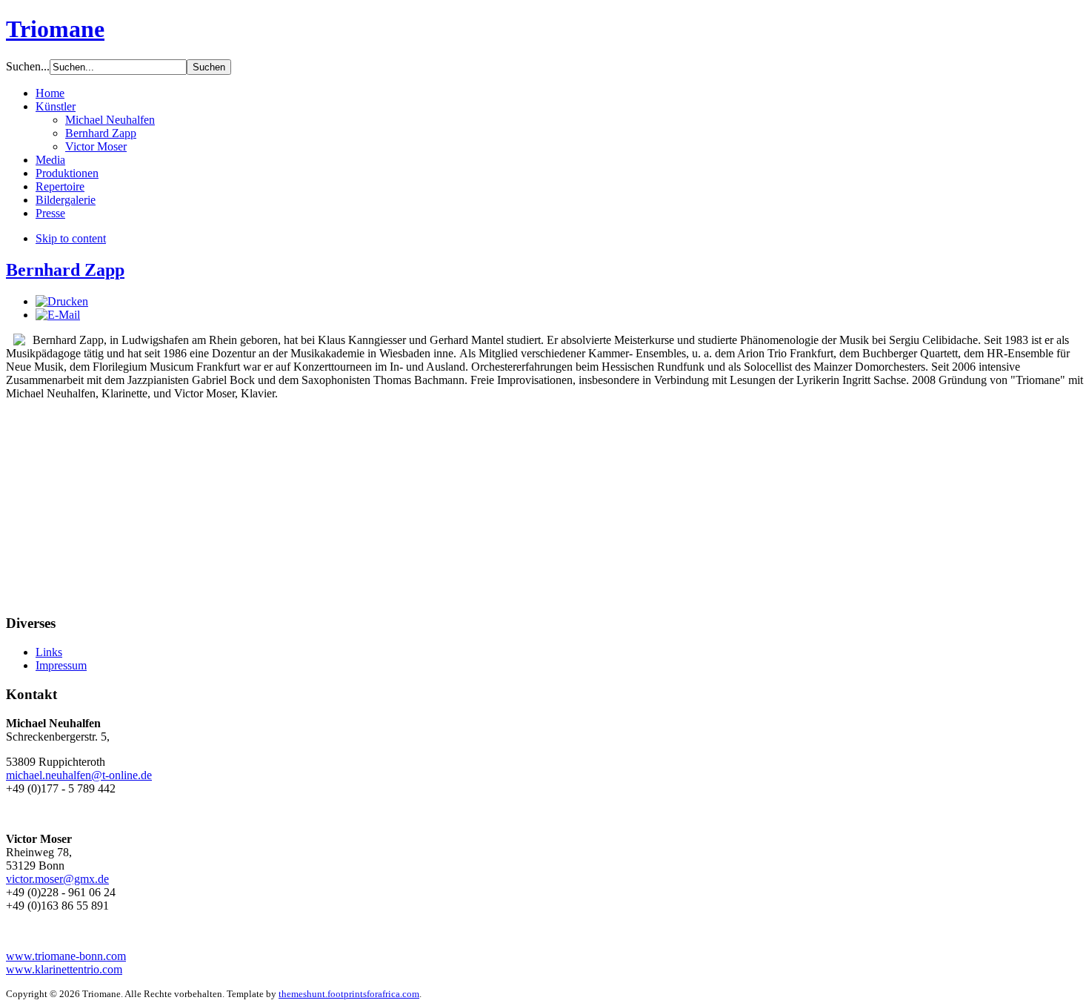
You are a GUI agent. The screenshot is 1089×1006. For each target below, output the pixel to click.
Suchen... (28, 66)
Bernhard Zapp (65, 269)
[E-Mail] (58, 314)
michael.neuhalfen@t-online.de (79, 775)
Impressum (61, 665)
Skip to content (71, 238)
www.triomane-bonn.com (66, 956)
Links (49, 652)
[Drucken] (62, 301)
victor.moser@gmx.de (57, 879)
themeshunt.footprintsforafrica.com (349, 993)
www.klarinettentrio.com (64, 969)
